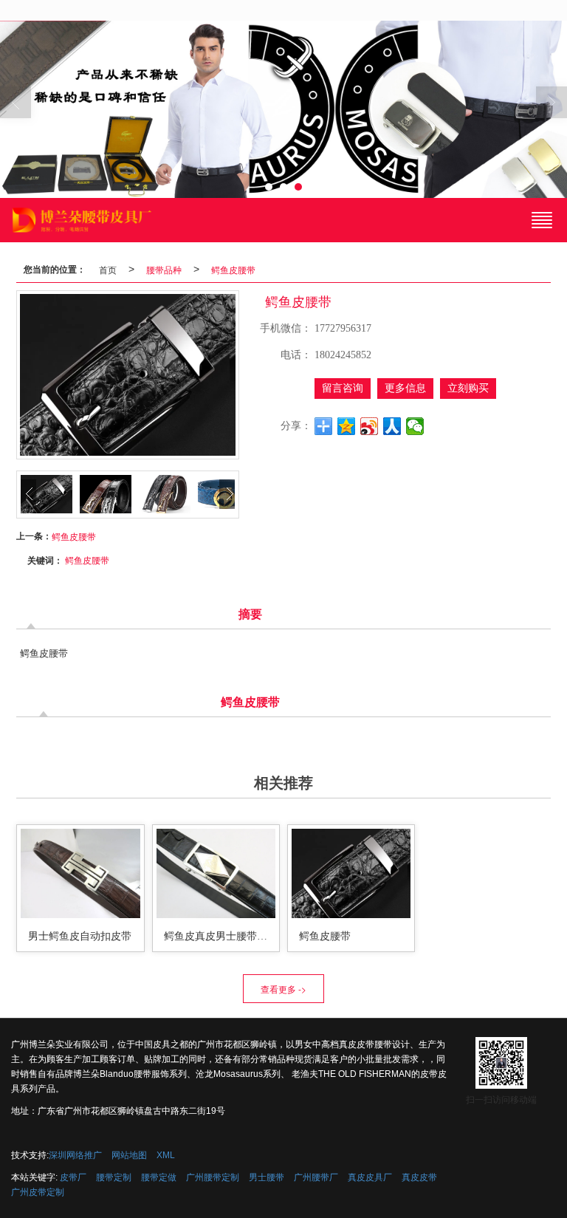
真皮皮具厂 (370, 1177)
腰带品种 (164, 269)
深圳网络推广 (75, 1155)
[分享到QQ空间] (346, 426)
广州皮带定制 (37, 1192)
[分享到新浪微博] (369, 426)
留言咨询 (342, 388)
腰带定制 (113, 1177)
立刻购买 (468, 388)
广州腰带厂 (316, 1177)
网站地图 (129, 1155)
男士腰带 (266, 1177)
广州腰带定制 (212, 1177)
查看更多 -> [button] (283, 988)
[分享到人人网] (392, 426)
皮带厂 (73, 1177)
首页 (108, 269)
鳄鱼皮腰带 (233, 269)
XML (166, 1155)
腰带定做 (158, 1177)
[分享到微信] (415, 426)
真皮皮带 (419, 1177)
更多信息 (405, 388)
